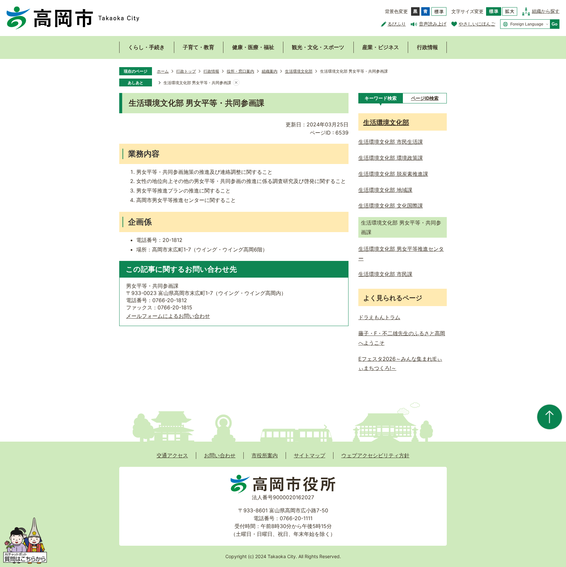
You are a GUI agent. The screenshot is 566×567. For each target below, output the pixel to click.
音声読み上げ (432, 24)
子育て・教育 (198, 47)
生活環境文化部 (298, 71)
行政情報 (427, 47)
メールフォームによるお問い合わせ (168, 316)
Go (554, 24)
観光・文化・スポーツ (318, 47)
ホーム (163, 71)
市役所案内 (265, 455)
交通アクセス (172, 455)
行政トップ (186, 71)
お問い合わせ (220, 455)
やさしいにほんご (477, 24)
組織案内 (269, 71)
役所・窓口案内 (240, 71)
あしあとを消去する (236, 82)
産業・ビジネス (380, 47)
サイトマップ (309, 455)
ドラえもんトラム (379, 317)
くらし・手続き (146, 47)
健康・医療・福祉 (253, 47)
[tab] (380, 98)
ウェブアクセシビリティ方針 (375, 455)
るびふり (396, 24)
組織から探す (545, 11)
